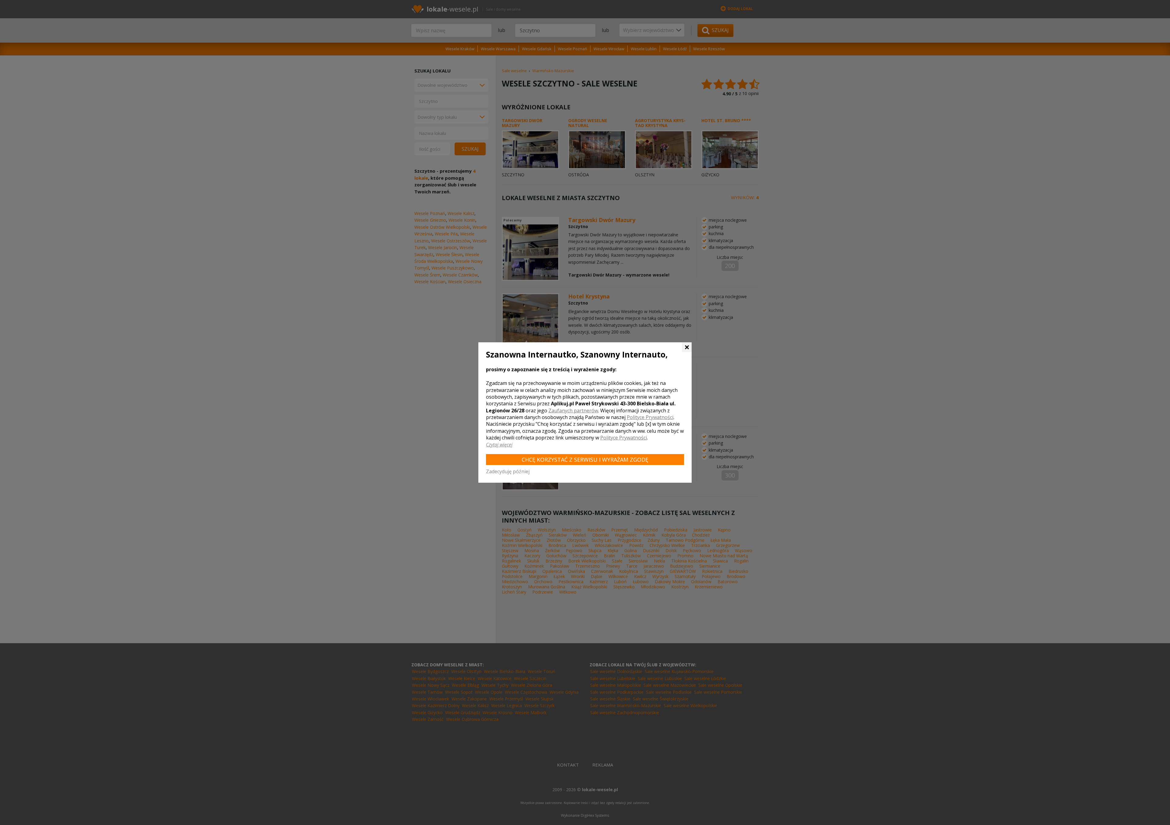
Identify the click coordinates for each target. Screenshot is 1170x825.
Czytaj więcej (499, 444)
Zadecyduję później (508, 471)
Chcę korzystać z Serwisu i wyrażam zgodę (585, 459)
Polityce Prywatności (650, 417)
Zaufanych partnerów (573, 410)
